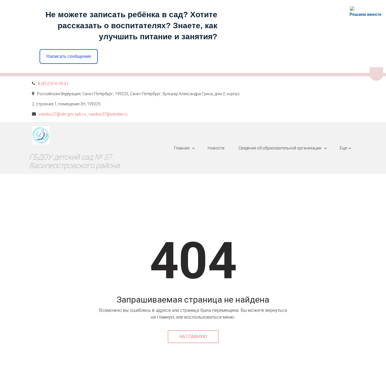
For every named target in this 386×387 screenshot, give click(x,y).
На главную (193, 336)
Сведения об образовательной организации (279, 148)
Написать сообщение (68, 56)
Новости (216, 148)
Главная (181, 148)
